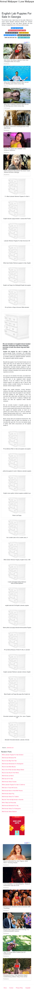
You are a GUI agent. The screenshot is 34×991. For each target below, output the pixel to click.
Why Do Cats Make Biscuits (9, 766)
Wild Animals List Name (8, 775)
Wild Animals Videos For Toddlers (10, 796)
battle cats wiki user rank (12, 33)
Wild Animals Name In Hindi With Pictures (12, 790)
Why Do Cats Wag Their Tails (9, 760)
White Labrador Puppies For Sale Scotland (12, 754)
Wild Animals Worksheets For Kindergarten (12, 763)
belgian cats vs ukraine (23, 37)
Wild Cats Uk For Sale (7, 778)
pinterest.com (10, 747)
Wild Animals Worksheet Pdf (9, 757)
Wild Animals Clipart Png (8, 793)
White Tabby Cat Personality (9, 802)
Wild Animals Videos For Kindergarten (11, 808)
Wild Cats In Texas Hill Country (9, 787)
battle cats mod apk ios (17, 28)
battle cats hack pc (23, 33)
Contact (11, 988)
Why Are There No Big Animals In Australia (12, 799)
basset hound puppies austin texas (17, 30)
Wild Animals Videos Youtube (9, 781)
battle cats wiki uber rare (11, 37)
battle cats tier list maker (10, 35)
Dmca (5, 988)
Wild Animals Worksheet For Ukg (10, 805)
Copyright (27, 988)
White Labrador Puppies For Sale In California (13, 784)
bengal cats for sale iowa (24, 35)
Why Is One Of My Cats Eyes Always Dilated (13, 769)
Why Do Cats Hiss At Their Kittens (10, 772)
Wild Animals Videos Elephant (9, 811)
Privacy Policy (19, 988)
